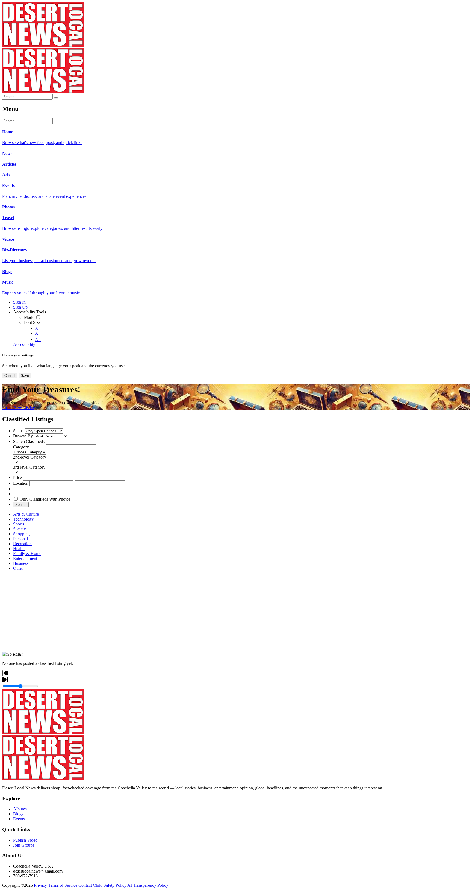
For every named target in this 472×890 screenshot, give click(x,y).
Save (25, 376)
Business (20, 563)
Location (20, 483)
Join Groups (23, 845)
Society (19, 529)
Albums (20, 809)
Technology (23, 519)
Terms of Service (62, 885)
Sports (18, 524)
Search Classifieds (29, 441)
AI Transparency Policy (147, 885)
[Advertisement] (166, 613)
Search (20, 505)
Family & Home (27, 553)
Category (21, 447)
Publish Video (25, 840)
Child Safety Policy (109, 885)
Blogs (18, 814)
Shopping (21, 533)
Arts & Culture (26, 514)
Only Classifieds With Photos (45, 499)
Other (18, 568)
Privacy (40, 885)
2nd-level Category (29, 457)
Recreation (22, 543)
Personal (20, 538)
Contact (85, 885)
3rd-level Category (29, 467)
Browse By (23, 436)
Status (18, 430)
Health (19, 548)
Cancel (9, 376)
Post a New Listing (18, 407)
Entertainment (25, 558)
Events (19, 818)
